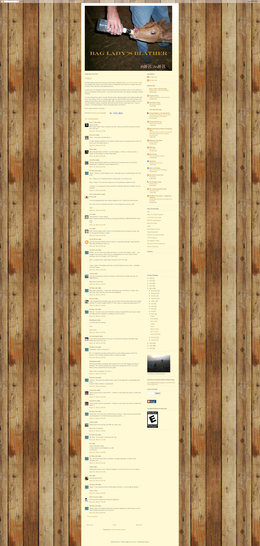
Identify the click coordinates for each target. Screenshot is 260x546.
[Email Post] (110, 113)
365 (148, 211)
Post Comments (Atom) (118, 529)
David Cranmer (94, 497)
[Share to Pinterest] (122, 113)
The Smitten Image (155, 182)
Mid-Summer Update (155, 104)
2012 (151, 283)
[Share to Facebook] (120, 113)
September (154, 298)
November (154, 293)
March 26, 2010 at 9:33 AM (97, 235)
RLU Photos (153, 154)
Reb (90, 475)
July (152, 303)
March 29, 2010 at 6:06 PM (97, 493)
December (154, 290)
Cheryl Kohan (93, 239)
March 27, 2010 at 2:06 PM (97, 407)
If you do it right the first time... (157, 156)
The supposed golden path (157, 189)
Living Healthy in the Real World (159, 113)
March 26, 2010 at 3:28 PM (97, 332)
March (153, 314)
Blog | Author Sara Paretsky (158, 89)
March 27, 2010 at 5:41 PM (97, 418)
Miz (90, 443)
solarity (91, 273)
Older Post (139, 525)
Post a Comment (92, 516)
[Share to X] (118, 113)
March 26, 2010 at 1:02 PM (97, 284)
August (153, 301)
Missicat (92, 298)
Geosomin (92, 135)
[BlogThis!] (116, 113)
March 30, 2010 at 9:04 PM (97, 513)
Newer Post (89, 525)
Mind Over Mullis (152, 223)
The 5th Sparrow (152, 238)
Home (114, 525)
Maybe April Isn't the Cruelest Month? (159, 97)
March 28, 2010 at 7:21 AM (97, 439)
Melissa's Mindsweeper (154, 220)
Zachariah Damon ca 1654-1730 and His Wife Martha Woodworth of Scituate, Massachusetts (160, 133)
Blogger (147, 542)
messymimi (93, 390)
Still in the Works (154, 168)
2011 (151, 286)
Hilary (91, 149)
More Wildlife (154, 319)
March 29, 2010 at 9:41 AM (97, 472)
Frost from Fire (153, 183)
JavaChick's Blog (154, 102)
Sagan (91, 467)
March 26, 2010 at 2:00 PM (97, 305)
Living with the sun (155, 121)
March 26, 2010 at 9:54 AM (97, 246)
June (152, 306)
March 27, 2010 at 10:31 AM (97, 373)
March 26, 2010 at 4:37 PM (97, 343)
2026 (151, 278)
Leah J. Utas (93, 122)
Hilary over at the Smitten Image (132, 82)
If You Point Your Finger (154, 217)
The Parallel (152, 176)
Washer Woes (155, 329)
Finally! (153, 324)
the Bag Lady (93, 170)
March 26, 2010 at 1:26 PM (97, 295)
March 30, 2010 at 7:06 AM (97, 502)
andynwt (134, 542)
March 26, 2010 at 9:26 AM (97, 210)
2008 (151, 346)
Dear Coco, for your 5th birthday (158, 170)
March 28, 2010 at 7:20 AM (97, 431)
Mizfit (149, 226)
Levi (90, 214)
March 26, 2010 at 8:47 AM (97, 145)
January (153, 340)
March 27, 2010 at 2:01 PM (97, 397)
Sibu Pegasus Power (153, 229)
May (152, 309)
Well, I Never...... (155, 331)
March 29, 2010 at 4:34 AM (97, 452)
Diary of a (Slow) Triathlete (155, 214)
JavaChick (92, 160)
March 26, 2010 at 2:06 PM (97, 316)
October (153, 296)
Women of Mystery (152, 246)
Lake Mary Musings (155, 109)
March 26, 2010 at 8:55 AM (97, 156)
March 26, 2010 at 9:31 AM (97, 225)
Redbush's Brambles (155, 140)
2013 (151, 281)
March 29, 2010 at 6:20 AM (97, 463)
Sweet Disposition (152, 232)
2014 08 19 (152, 149)
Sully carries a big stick (155, 123)
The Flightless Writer (153, 241)
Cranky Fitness (154, 95)
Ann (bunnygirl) (94, 336)
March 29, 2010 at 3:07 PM (97, 480)
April (152, 311)
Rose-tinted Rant (155, 334)
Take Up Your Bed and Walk (155, 235)
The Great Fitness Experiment (156, 243)
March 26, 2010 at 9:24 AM (97, 190)
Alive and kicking (154, 190)
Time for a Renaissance (155, 163)
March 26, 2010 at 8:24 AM (97, 131)
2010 (151, 288)
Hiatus (152, 326)
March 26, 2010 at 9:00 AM (97, 167)
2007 (151, 348)
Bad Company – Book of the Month (159, 90)
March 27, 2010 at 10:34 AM (97, 386)
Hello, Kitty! (154, 321)
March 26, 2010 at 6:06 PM (97, 357)
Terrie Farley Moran (95, 194)
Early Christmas (153, 142)
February (154, 337)
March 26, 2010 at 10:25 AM (97, 270)
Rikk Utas (152, 147)
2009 (151, 343)
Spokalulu (152, 161)
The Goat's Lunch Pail (156, 175)
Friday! (153, 316)
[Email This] (114, 113)
